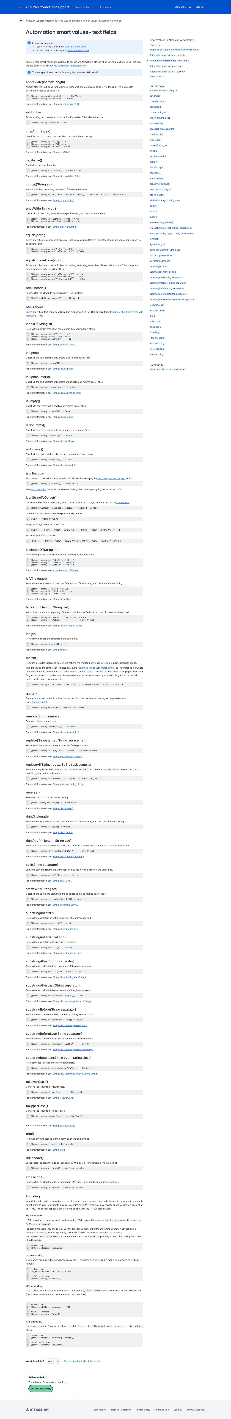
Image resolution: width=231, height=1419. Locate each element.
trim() (152, 315)
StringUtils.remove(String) (66, 732)
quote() (153, 216)
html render (155, 139)
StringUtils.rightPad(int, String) (68, 856)
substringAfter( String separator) (166, 277)
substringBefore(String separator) (167, 288)
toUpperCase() (157, 310)
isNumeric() (155, 172)
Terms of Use (162, 1409)
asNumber (155, 95)
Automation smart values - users (166, 66)
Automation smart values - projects (167, 55)
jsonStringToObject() (160, 183)
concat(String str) (159, 112)
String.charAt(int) (61, 152)
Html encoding (157, 337)
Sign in (199, 7)
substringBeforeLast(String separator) (169, 293)
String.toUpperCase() (64, 1125)
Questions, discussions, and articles (168, 369)
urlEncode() (155, 321)
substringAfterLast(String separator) (168, 282)
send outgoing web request (111, 478)
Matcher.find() (108, 667)
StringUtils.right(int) (62, 832)
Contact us (179, 7)
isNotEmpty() (156, 167)
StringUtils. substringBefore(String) (70, 1025)
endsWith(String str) (160, 117)
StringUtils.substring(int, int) (67, 953)
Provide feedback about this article (82, 1361)
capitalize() (155, 106)
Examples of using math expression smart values (174, 49)
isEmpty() (154, 161)
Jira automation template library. (69, 65)
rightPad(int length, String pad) (165, 249)
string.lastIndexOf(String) (66, 570)
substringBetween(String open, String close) (172, 299)
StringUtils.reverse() (63, 808)
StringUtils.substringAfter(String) (69, 977)
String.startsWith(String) (65, 904)
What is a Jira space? (78, 50)
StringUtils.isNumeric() (64, 465)
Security (178, 1409)
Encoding (154, 332)
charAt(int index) (158, 101)
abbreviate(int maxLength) (163, 90)
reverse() (154, 238)
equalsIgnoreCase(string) (162, 128)
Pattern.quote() (40, 702)
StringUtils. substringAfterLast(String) (72, 1001)
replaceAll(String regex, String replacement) (172, 233)
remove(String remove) (161, 222)
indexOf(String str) (159, 145)
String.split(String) (62, 880)
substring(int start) (159, 266)
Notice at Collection (121, 1409)
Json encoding (38, 489)
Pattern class (84, 667)
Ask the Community (40, 1388)
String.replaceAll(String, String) (68, 784)
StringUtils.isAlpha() (63, 368)
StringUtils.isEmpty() (63, 417)
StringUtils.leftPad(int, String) (67, 625)
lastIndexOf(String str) (161, 189)
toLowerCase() (157, 304)
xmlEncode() (156, 326)
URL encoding (157, 348)
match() (154, 211)
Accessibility (99, 1409)
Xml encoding (156, 354)
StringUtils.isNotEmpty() (65, 441)
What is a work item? (75, 46)
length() (153, 205)
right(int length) (157, 244)
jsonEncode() (156, 178)
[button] (20, 7)
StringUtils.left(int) (62, 599)
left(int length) (157, 194)
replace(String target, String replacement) (171, 227)
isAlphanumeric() (158, 156)
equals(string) (157, 123)
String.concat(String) (63, 200)
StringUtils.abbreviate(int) (66, 104)
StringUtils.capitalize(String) (67, 176)
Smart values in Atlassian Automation (172, 39)
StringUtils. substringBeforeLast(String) (73, 1049)
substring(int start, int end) (163, 271)
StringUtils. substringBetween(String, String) (75, 1073)
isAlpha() (154, 150)
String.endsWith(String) (65, 226)
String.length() (60, 649)
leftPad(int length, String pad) (165, 200)
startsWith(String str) (160, 260)
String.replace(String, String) (67, 756)
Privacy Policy (143, 1409)
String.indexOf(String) (64, 344)
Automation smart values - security (167, 71)
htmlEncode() (156, 134)
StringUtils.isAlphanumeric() (67, 392)
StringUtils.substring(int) (65, 929)
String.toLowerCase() (63, 1097)
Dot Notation (122, 502)
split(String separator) (161, 255)
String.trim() (59, 1149)
